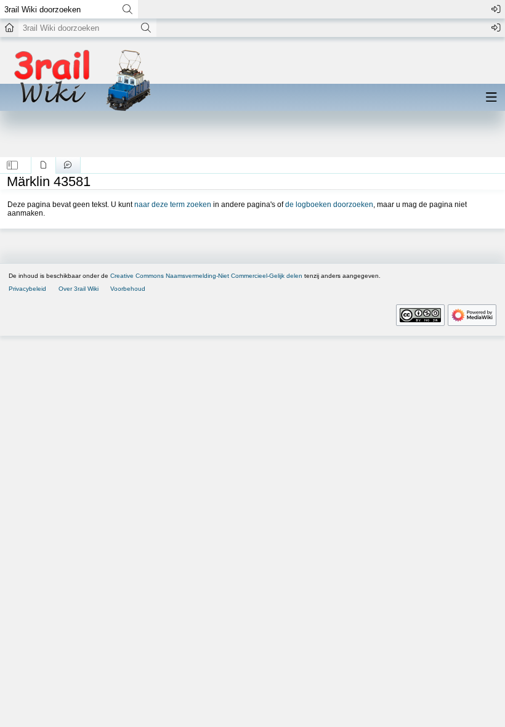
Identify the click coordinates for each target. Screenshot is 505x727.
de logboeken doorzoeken (329, 204)
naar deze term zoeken (172, 204)
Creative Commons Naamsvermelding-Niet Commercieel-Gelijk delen (206, 275)
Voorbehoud (127, 288)
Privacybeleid (27, 288)
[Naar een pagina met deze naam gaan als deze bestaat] (127, 9)
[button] (12, 165)
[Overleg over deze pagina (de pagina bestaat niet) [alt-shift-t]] (68, 165)
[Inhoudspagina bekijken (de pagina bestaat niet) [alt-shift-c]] (43, 165)
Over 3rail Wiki (79, 288)
